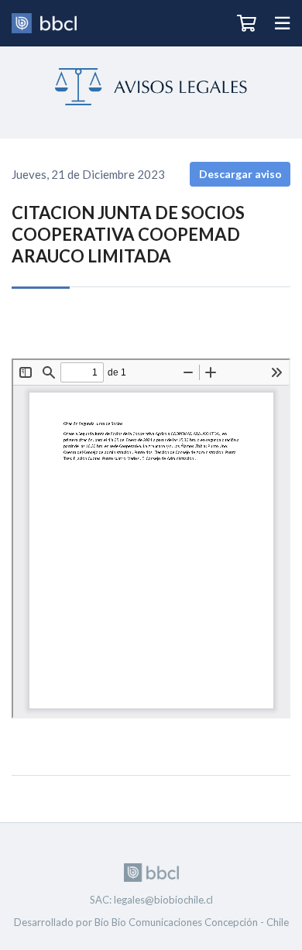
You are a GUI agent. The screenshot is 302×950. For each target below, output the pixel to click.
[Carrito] (246, 23)
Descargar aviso (240, 173)
